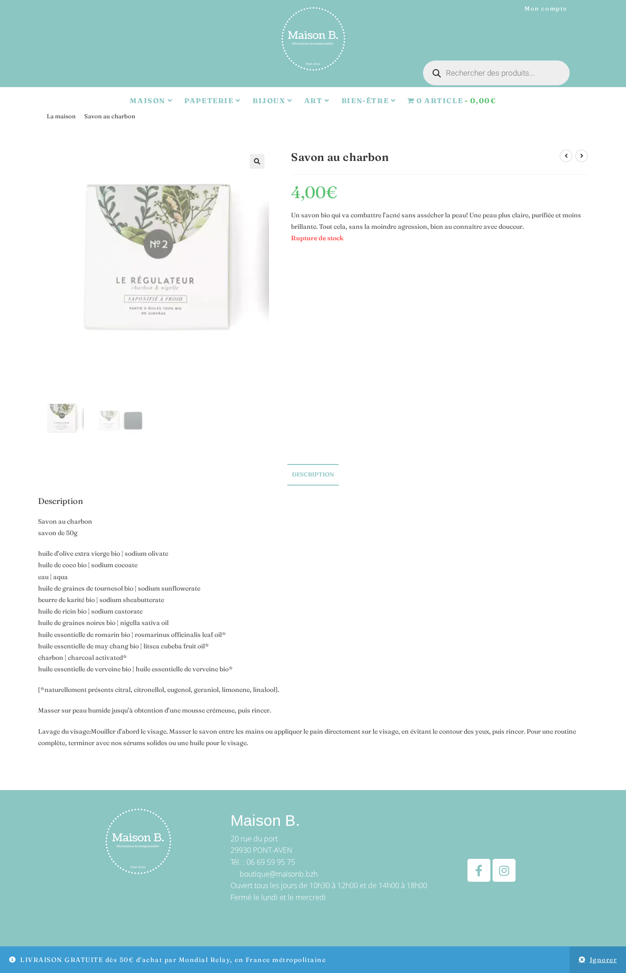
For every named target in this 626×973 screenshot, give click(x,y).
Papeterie (210, 100)
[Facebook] (478, 870)
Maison (148, 100)
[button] (257, 161)
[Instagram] (504, 870)
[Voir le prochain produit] (581, 155)
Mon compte (545, 8)
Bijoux (270, 100)
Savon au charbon (109, 116)
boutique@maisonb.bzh (279, 874)
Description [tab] (313, 474)
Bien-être (366, 100)
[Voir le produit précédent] (566, 155)
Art (314, 100)
